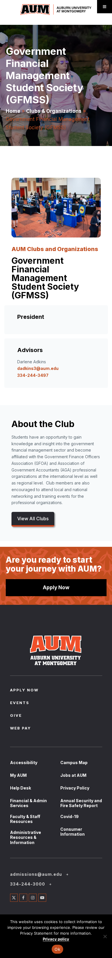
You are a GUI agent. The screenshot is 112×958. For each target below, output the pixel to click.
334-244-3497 (33, 375)
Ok (57, 949)
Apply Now (56, 587)
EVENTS (19, 703)
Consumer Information (72, 832)
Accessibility (23, 762)
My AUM (18, 775)
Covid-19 (69, 816)
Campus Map (74, 762)
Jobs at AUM (73, 775)
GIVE (16, 716)
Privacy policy (56, 939)
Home (13, 111)
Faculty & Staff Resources (25, 819)
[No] (105, 936)
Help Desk (20, 787)
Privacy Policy (74, 787)
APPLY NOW (24, 690)
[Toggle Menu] (104, 6)
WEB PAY (20, 728)
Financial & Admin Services (28, 803)
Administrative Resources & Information (25, 837)
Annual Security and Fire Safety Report (81, 803)
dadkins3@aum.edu (38, 368)
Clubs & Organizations (54, 111)
